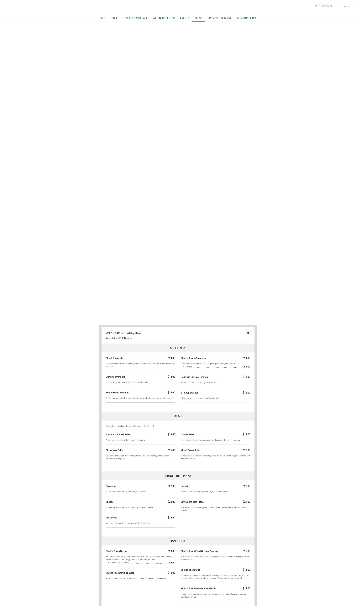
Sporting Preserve (220, 18)
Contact (348, 6)
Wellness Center (164, 18)
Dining (198, 18)
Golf (115, 18)
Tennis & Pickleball (135, 18)
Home (102, 18)
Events (184, 18)
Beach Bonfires (247, 18)
